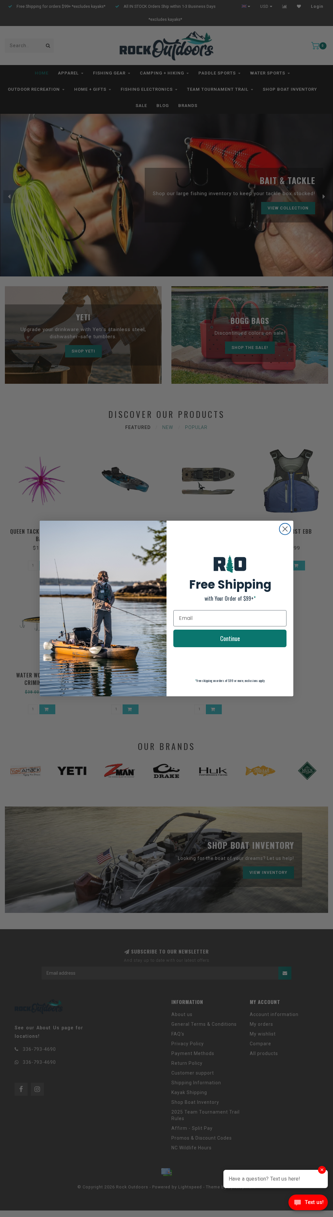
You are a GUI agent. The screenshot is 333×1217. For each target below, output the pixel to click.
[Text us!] (308, 1204)
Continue (230, 638)
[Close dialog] (285, 529)
